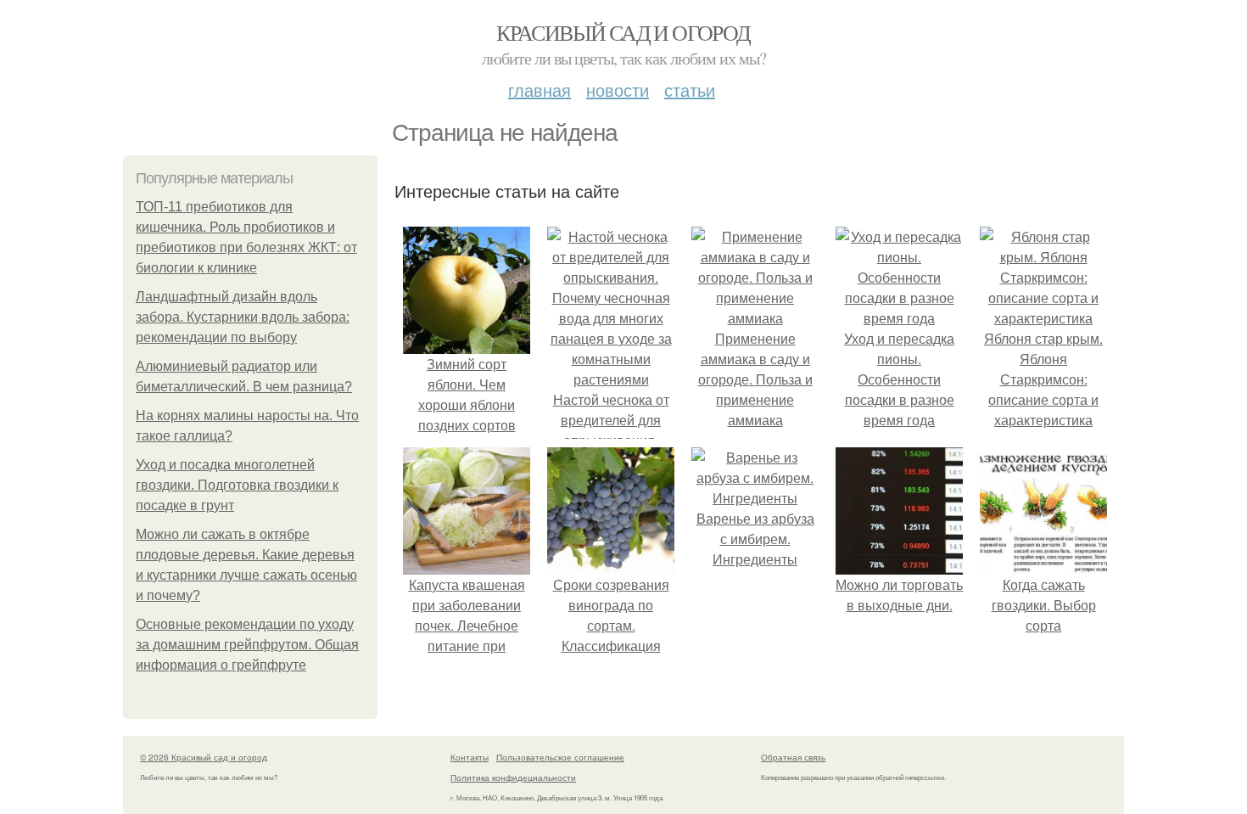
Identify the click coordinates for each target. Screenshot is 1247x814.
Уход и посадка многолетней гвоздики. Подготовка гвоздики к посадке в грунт (237, 485)
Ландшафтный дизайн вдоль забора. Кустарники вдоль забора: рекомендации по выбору (242, 317)
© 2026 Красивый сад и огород (203, 757)
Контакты (469, 757)
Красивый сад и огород (623, 32)
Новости (617, 89)
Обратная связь (793, 757)
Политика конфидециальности (513, 777)
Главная (539, 89)
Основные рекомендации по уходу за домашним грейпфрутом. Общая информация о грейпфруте (247, 644)
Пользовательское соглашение (560, 757)
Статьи (689, 89)
